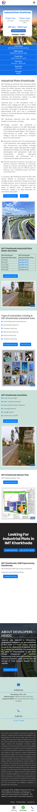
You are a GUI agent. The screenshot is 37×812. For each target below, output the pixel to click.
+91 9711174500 (18, 721)
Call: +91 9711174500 (27, 550)
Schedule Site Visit (18, 31)
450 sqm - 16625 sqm (17, 27)
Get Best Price (24, 260)
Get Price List (25, 344)
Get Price (24, 196)
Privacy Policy (21, 802)
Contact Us (31, 802)
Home (12, 802)
